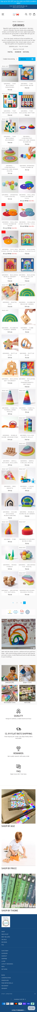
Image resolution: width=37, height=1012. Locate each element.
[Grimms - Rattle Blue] (27, 343)
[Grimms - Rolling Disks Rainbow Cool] (27, 184)
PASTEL (10, 52)
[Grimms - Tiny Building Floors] (10, 100)
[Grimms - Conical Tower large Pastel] (10, 397)
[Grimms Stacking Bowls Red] (27, 529)
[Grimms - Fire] (10, 529)
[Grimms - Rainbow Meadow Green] (27, 292)
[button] (18, 1010)
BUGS (3, 975)
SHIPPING (4, 958)
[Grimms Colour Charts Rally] (27, 425)
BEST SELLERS (6, 937)
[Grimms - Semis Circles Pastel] (27, 450)
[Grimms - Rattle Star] (10, 343)
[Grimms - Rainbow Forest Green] (10, 317)
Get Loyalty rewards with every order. (19, 756)
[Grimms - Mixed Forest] (10, 554)
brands (24, 718)
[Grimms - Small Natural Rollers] (10, 450)
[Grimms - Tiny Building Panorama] (10, 73)
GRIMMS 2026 (13, 46)
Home (14, 21)
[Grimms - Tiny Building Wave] (27, 73)
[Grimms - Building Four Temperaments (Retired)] (27, 368)
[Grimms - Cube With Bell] (27, 317)
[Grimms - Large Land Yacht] (27, 476)
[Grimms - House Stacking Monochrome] (10, 501)
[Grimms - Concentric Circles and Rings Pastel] (10, 155)
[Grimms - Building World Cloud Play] (27, 239)
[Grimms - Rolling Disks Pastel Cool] (27, 211)
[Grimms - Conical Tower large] (27, 397)
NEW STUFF (5, 934)
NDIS (3, 966)
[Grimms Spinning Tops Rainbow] (27, 155)
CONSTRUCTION (6, 977)
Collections (20, 21)
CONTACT (4, 956)
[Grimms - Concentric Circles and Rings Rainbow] (27, 126)
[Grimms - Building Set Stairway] (10, 368)
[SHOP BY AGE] (18, 806)
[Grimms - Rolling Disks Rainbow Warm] (10, 211)
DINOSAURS (5, 980)
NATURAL (26, 52)
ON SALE (4, 939)
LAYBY (3, 961)
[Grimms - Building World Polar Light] (27, 264)
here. (25, 774)
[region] (18, 2)
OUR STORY (5, 950)
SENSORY (4, 988)
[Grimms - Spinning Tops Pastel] (10, 184)
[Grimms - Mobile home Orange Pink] (10, 425)
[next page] (24, 602)
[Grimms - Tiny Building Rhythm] (27, 100)
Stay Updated (7, 993)
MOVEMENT (5, 985)
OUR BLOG (5, 953)
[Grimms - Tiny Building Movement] (10, 126)
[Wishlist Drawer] (30, 14)
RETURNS (4, 969)
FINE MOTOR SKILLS (7, 983)
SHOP (3, 931)
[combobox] (10, 59)
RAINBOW (18, 52)
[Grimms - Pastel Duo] (10, 292)
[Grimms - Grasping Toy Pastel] (27, 554)
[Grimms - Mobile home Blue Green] (27, 501)
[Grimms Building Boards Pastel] (27, 580)
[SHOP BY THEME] (18, 891)
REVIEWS (4, 942)
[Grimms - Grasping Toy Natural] (10, 580)
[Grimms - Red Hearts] (10, 476)
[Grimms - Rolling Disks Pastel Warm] (10, 239)
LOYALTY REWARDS (7, 964)
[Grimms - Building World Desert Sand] (10, 264)
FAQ (3, 944)
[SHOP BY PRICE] (18, 848)
